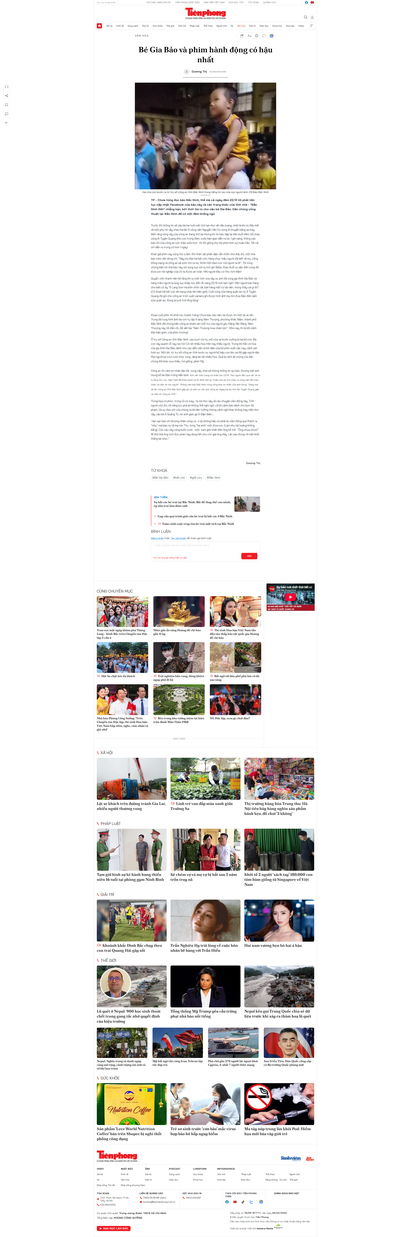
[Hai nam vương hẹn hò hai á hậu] (279, 920)
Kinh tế (120, 25)
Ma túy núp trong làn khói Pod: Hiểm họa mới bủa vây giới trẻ (277, 1131)
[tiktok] (244, 1202)
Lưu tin (6, 105)
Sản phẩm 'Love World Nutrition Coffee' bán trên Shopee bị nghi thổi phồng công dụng (129, 1133)
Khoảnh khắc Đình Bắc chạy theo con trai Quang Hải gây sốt (129, 948)
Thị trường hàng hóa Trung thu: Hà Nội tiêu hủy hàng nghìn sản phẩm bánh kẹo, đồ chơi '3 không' (275, 808)
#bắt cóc (179, 477)
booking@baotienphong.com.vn (159, 1201)
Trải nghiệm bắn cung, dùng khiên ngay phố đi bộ (178, 678)
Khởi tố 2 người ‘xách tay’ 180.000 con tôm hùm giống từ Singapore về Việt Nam (278, 879)
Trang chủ (99, 25)
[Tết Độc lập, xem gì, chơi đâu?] (235, 699)
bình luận (264, 36)
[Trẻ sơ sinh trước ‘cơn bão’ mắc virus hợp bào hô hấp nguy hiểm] (205, 1104)
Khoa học (277, 25)
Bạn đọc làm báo (115, 1228)
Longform (199, 1168)
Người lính (221, 25)
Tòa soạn (253, 2)
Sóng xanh (132, 25)
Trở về (6, 123)
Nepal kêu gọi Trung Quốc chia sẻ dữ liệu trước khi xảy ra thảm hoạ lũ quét (277, 1014)
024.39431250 (108, 1204)
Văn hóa (241, 25)
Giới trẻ (182, 25)
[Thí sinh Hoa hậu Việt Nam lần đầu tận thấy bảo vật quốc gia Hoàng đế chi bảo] (235, 611)
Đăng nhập (157, 538)
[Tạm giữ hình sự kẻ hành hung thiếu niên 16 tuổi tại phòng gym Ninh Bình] (132, 850)
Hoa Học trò (236, 2)
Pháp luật (195, 25)
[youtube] (312, 2)
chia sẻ (242, 36)
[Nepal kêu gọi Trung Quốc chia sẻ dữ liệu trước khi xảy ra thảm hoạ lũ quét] (279, 986)
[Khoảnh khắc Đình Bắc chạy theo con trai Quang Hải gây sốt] (132, 920)
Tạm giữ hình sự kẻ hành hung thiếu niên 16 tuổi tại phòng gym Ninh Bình (130, 877)
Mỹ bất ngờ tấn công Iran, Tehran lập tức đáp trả (178, 1063)
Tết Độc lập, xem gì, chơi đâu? (230, 718)
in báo (257, 36)
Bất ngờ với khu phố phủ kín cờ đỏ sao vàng (234, 678)
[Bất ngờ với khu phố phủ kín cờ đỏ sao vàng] (235, 657)
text (249, 36)
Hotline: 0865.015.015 (159, 2)
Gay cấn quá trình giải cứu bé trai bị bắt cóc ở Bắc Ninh (195, 516)
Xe (232, 25)
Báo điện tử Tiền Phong (205, 13)
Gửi (249, 556)
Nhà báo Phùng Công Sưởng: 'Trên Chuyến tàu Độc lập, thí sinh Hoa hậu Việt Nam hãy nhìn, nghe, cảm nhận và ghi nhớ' (122, 723)
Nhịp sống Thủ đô (106, 1185)
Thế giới (170, 25)
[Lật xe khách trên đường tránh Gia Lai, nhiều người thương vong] (132, 779)
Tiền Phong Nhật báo (187, 2)
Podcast (174, 1168)
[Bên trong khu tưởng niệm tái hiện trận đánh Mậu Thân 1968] (179, 699)
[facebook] (306, 2)
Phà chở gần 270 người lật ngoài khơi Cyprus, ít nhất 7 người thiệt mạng (233, 1063)
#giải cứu (196, 477)
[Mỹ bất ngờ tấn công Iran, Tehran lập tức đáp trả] (178, 1043)
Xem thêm (311, 25)
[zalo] (253, 1202)
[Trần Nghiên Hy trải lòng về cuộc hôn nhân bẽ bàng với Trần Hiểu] (205, 920)
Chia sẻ (6, 96)
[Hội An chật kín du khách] (122, 657)
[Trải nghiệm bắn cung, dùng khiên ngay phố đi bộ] (179, 657)
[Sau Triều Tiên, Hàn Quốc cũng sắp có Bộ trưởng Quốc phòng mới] (289, 1043)
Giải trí (252, 25)
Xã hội (109, 25)
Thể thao (208, 25)
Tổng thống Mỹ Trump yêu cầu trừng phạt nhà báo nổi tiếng (204, 1014)
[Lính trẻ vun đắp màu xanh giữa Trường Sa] (205, 779)
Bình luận (6, 114)
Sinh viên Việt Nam (214, 2)
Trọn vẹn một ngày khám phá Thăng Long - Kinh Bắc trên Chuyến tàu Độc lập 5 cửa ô (122, 634)
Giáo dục (264, 25)
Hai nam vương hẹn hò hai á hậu (273, 945)
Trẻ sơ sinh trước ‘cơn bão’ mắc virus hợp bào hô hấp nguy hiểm (203, 1131)
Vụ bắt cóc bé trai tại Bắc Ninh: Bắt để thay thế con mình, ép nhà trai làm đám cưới (192, 504)
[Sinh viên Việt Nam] (291, 1159)
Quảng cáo (269, 2)
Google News (271, 36)
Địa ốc (145, 25)
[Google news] (262, 1202)
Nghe (6, 87)
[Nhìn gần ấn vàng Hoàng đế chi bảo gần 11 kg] (179, 611)
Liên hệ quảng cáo (151, 1193)
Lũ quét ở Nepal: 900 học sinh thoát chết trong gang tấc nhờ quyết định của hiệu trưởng (129, 1016)
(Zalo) (163, 1197)
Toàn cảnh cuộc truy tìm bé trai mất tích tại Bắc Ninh (198, 524)
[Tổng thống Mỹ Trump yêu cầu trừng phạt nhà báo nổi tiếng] (205, 986)
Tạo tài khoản (178, 538)
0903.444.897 (193, 1197)
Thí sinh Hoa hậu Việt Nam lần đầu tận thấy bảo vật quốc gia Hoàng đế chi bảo (234, 634)
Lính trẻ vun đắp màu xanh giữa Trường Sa (202, 806)
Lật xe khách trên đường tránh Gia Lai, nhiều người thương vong (131, 806)
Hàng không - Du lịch (276, 1179)
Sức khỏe (157, 25)
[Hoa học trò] (310, 1159)
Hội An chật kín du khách (118, 676)
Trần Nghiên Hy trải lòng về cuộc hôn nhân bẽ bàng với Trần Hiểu (204, 948)
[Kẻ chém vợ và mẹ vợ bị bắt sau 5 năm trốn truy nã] (205, 850)
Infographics (226, 1168)
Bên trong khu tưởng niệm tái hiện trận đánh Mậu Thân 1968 (178, 720)
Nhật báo (127, 1168)
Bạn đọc (245, 1179)
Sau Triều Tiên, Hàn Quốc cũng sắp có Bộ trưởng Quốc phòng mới (287, 1063)
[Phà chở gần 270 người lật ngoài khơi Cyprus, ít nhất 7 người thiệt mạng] (233, 1043)
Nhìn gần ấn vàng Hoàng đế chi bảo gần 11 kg (177, 632)
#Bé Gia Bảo (160, 477)
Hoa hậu (290, 25)
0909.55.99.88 (151, 1197)
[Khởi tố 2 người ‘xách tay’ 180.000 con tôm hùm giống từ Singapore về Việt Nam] (279, 850)
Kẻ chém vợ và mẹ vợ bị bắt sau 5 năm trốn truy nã (204, 877)
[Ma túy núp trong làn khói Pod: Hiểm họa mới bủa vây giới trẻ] (279, 1104)
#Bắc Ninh (213, 477)
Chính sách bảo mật (286, 1193)
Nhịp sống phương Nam (133, 1185)
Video (301, 25)
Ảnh (147, 1168)
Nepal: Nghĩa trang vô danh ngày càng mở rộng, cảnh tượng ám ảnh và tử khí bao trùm (121, 1064)
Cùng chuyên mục (115, 591)
